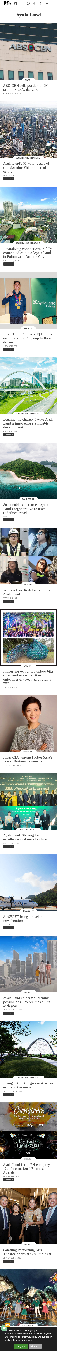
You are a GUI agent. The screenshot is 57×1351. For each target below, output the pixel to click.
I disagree (35, 1346)
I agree (21, 1346)
